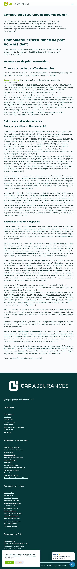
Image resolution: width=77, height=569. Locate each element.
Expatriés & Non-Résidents (11, 447)
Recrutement (7, 432)
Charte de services (9, 422)
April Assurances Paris (10, 523)
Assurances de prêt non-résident (13, 457)
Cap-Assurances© (42, 566)
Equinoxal (62, 566)
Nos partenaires (8, 419)
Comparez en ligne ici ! (12, 80)
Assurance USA (8, 452)
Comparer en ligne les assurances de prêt (16, 543)
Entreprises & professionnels (12, 503)
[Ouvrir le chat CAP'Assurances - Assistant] (72, 564)
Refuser (19, 562)
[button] (63, 556)
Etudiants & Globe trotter (11, 465)
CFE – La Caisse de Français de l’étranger (16, 478)
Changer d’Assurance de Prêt (12, 548)
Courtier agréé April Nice (11, 505)
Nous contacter (8, 429)
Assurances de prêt (9, 541)
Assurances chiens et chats (12, 518)
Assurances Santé (9, 493)
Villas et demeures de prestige (13, 513)
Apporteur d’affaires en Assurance (14, 427)
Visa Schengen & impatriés (11, 470)
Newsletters (7, 417)
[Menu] (72, 4)
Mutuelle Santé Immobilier (11, 516)
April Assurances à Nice (10, 526)
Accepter (9, 562)
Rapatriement (8, 462)
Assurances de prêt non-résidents (14, 546)
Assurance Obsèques (10, 511)
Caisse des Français (9, 455)
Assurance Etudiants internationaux (14, 467)
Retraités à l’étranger (10, 460)
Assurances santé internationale (13, 449)
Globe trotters (8, 473)
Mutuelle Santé (8, 495)
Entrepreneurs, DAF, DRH (11, 475)
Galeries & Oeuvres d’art (11, 508)
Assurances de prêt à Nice (11, 500)
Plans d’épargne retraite (11, 498)
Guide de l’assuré (9, 414)
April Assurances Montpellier (12, 521)
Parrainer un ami (8, 424)
